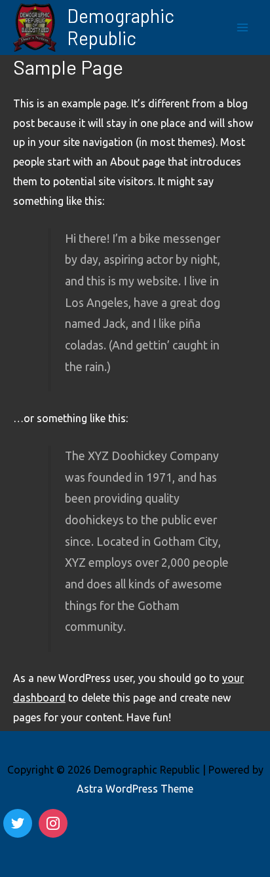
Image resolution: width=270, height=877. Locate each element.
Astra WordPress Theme (135, 789)
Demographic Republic (120, 27)
